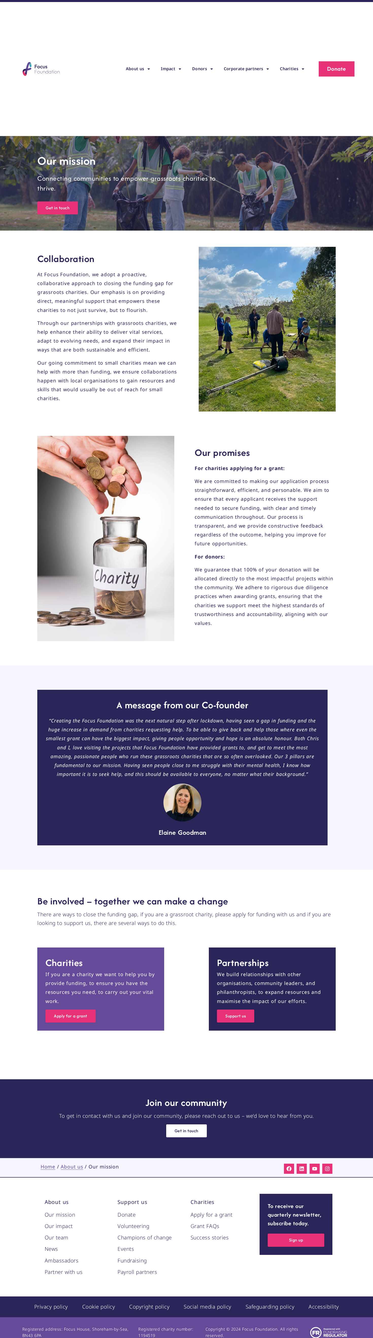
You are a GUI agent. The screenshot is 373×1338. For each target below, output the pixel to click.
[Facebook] (289, 1169)
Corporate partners (243, 68)
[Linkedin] (302, 1169)
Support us (132, 1201)
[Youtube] (315, 1169)
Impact (168, 68)
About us (135, 68)
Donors (199, 68)
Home (48, 1166)
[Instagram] (327, 1169)
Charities (289, 68)
